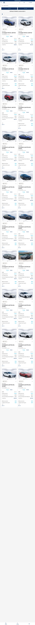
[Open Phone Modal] (20, 2)
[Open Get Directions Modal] (24, 2)
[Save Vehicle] (16, 29)
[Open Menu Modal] (1, 2)
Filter (26, 8)
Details (11, 36)
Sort (10, 8)
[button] (15, 27)
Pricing (7, 36)
